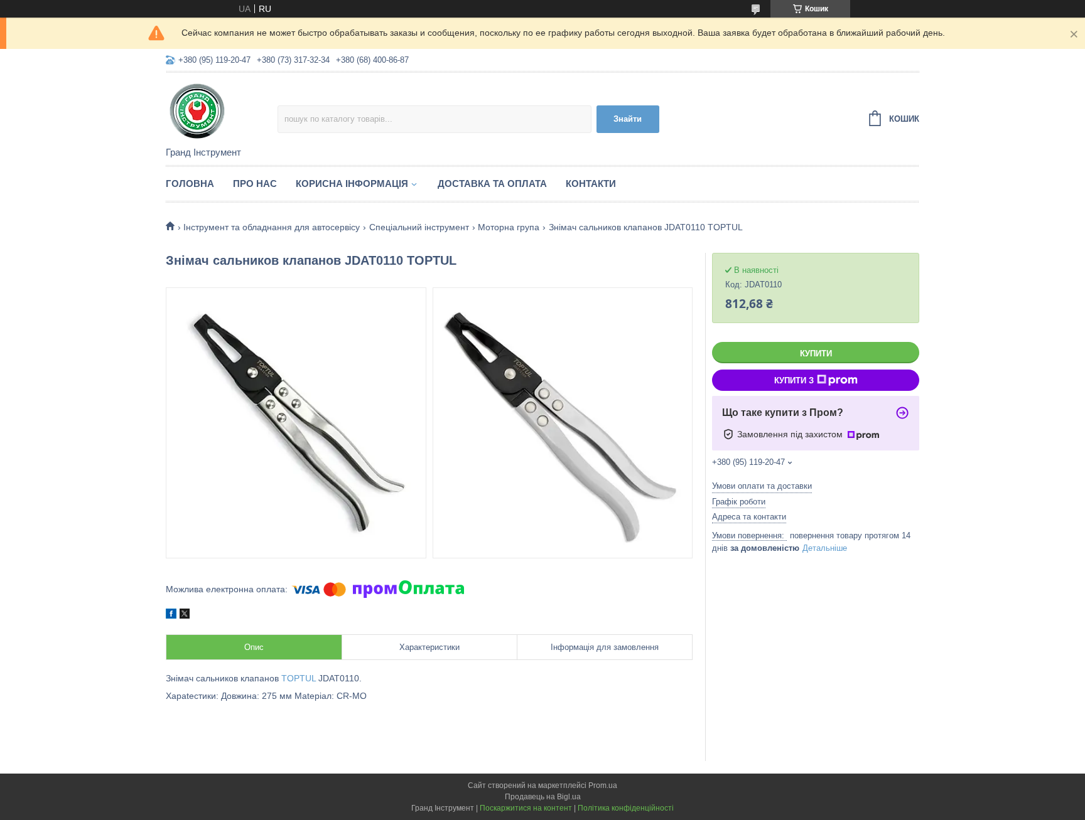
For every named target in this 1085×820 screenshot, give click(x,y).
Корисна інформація (352, 183)
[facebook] (171, 615)
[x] (185, 615)
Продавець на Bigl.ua (543, 796)
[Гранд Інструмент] (222, 110)
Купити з (794, 380)
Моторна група (508, 227)
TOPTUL (298, 678)
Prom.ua (602, 785)
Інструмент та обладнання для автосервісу (271, 227)
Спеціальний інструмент (419, 227)
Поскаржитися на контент (526, 808)
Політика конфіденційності (626, 808)
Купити (816, 353)
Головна (190, 183)
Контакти (591, 183)
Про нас (255, 183)
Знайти (627, 119)
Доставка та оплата (492, 183)
